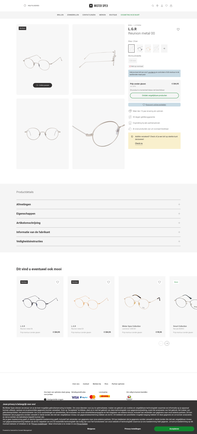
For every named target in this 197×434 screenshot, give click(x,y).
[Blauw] (139, 48)
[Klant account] (162, 5)
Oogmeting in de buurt (130, 15)
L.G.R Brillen (137, 25)
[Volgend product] (167, 343)
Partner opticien (118, 384)
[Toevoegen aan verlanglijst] (178, 29)
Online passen (44, 85)
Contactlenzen (88, 15)
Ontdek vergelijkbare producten (154, 95)
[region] (98, 309)
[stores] (157, 5)
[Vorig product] (161, 343)
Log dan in (151, 72)
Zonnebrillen (73, 15)
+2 (164, 48)
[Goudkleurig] (148, 48)
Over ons (76, 384)
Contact (86, 384)
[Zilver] (131, 48)
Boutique (113, 15)
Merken (102, 15)
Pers (106, 384)
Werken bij (97, 384)
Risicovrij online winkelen (156, 104)
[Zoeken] (152, 6)
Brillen (60, 15)
